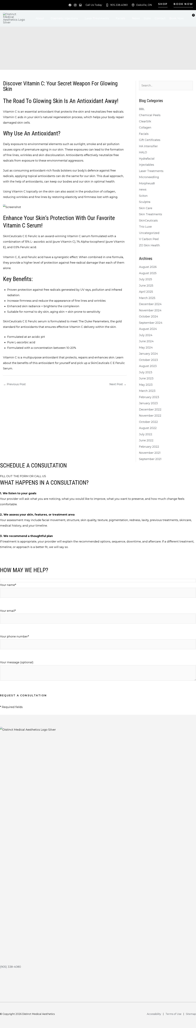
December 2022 (150, 409)
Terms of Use (173, 1014)
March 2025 (147, 298)
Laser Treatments (151, 171)
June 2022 (146, 440)
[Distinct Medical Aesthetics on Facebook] (70, 5)
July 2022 (145, 434)
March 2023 (147, 391)
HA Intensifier (148, 146)
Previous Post (14, 384)
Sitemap (191, 1014)
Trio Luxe (145, 226)
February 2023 (149, 397)
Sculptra (144, 202)
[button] (162, 5)
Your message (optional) (16, 662)
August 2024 (148, 329)
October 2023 (148, 360)
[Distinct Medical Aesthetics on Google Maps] (80, 5)
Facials (144, 134)
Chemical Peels (149, 115)
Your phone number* (14, 636)
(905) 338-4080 (10, 966)
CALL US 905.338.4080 (19, 557)
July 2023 (145, 372)
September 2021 (150, 459)
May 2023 (146, 384)
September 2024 (150, 322)
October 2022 (148, 422)
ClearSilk (145, 121)
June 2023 (146, 378)
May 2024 (146, 347)
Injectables (146, 164)
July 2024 (145, 335)
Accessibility (154, 1014)
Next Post (117, 384)
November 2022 (150, 415)
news (142, 189)
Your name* (8, 585)
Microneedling (149, 177)
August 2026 (148, 267)
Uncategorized (149, 233)
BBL (142, 109)
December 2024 (150, 304)
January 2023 (148, 403)
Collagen (145, 127)
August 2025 (147, 273)
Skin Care (145, 208)
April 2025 (146, 291)
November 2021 (149, 452)
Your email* (8, 611)
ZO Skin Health (149, 245)
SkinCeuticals (148, 220)
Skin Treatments (150, 214)
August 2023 (148, 366)
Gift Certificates (149, 140)
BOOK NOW (9, 563)
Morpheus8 (147, 183)
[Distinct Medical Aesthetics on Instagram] (75, 5)
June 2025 (146, 285)
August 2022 (148, 428)
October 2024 (148, 316)
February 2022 (149, 446)
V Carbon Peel (149, 239)
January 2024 (148, 353)
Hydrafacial (147, 158)
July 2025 (145, 279)
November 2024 (150, 310)
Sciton (143, 195)
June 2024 (146, 341)
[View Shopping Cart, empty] (191, 18)
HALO (143, 152)
